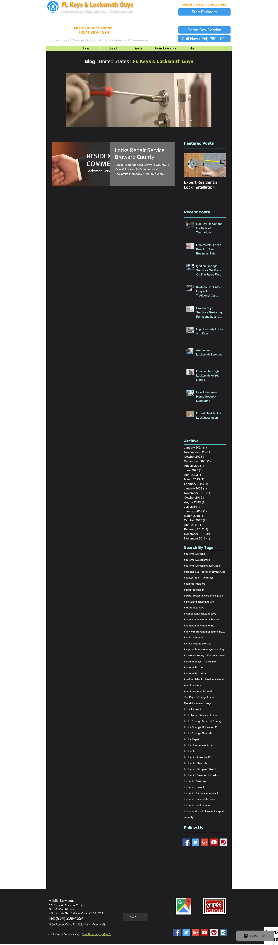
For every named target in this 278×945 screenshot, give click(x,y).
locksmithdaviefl (193, 811)
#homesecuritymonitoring (199, 625)
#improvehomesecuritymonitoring (204, 649)
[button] (204, 12)
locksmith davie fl (194, 787)
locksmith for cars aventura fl (201, 793)
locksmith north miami (197, 805)
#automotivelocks (194, 553)
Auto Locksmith (193, 685)
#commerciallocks (194, 583)
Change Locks (205, 697)
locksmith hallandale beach (200, 799)
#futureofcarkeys (194, 607)
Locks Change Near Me (198, 733)
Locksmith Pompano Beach (200, 769)
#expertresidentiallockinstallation (203, 595)
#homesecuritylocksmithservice (202, 619)
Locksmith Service (195, 775)
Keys (208, 703)
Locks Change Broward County (202, 721)
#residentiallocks (215, 679)
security (188, 817)
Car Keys (189, 697)
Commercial (121, 11)
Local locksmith (193, 709)
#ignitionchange (193, 637)
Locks (213, 715)
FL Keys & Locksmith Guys (98, 4)
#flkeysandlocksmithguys (199, 601)
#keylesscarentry (194, 655)
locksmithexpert (214, 811)
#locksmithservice (194, 667)
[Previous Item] (190, 165)
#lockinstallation (216, 655)
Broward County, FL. (93, 924)
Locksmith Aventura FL (197, 757)
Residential (96, 11)
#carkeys (208, 577)
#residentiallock (193, 679)
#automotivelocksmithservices (202, 565)
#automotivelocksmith (197, 559)
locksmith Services (195, 781)
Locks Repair (192, 739)
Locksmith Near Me (195, 763)
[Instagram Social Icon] (223, 932)
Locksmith (190, 751)
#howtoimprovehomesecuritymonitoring (205, 631)
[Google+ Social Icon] (204, 842)
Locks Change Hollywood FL (201, 727)
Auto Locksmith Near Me (199, 691)
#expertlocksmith (194, 589)
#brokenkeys (191, 571)
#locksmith (210, 661)
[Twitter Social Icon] (195, 842)
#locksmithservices (195, 673)
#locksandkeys (193, 661)
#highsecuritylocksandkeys (200, 613)
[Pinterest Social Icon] (223, 842)
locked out (214, 775)
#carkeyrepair (192, 577)
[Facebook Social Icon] (186, 842)
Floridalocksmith (193, 703)
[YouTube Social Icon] (214, 842)
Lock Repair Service (196, 715)
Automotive (72, 11)
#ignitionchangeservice (197, 643)
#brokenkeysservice (213, 571)
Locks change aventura (198, 745)
